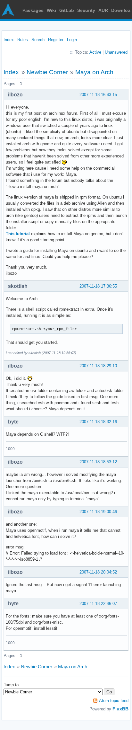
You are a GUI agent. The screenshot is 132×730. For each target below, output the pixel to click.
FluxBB (120, 708)
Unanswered (116, 52)
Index (9, 39)
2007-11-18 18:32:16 (98, 421)
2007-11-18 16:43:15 (98, 94)
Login (72, 39)
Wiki (51, 10)
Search (38, 39)
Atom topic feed (113, 700)
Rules (22, 39)
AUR (103, 10)
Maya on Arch (94, 72)
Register (55, 39)
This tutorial (18, 233)
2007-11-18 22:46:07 (98, 603)
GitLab (66, 10)
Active (95, 52)
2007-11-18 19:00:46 (98, 511)
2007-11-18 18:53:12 (98, 461)
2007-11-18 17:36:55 (98, 286)
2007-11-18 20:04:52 (98, 572)
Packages (33, 10)
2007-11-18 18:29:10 (98, 365)
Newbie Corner (47, 72)
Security (86, 10)
